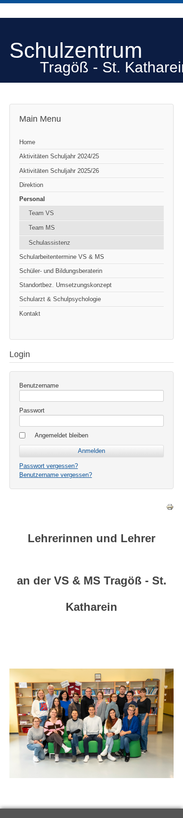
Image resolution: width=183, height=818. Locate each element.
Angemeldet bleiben (61, 435)
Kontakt (29, 313)
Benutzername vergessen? (55, 474)
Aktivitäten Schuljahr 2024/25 (59, 156)
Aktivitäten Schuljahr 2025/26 (59, 170)
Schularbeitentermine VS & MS (61, 256)
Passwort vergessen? (48, 465)
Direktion (31, 184)
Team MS (42, 227)
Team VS (41, 213)
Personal (32, 199)
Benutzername (39, 385)
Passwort (32, 410)
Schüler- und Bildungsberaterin (60, 270)
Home (27, 142)
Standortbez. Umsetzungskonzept (65, 284)
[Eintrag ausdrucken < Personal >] (170, 508)
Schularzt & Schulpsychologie (60, 299)
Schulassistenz (49, 242)
